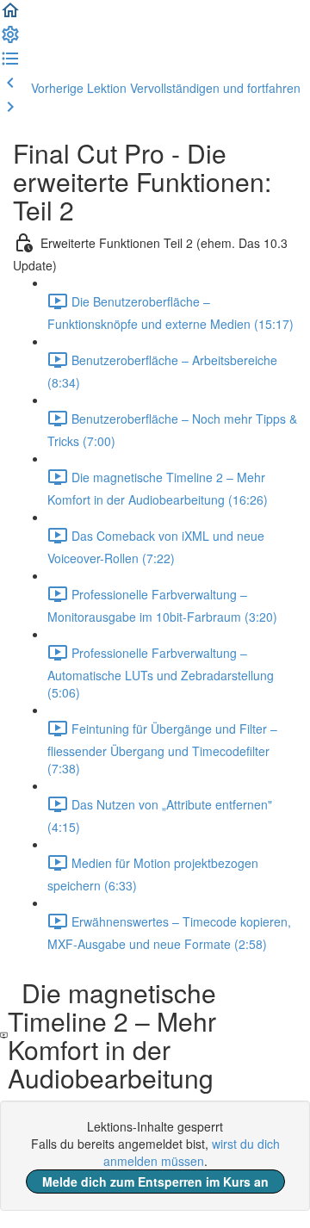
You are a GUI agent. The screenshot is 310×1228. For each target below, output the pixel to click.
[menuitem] (10, 39)
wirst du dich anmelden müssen (191, 1152)
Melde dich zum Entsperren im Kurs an (155, 1181)
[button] (10, 15)
